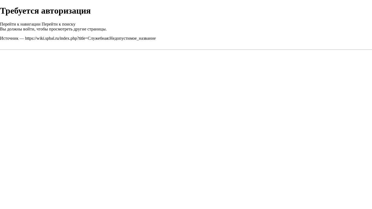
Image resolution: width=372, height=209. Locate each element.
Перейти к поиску (58, 24)
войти (28, 29)
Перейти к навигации (20, 24)
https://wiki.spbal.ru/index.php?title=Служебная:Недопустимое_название (90, 38)
